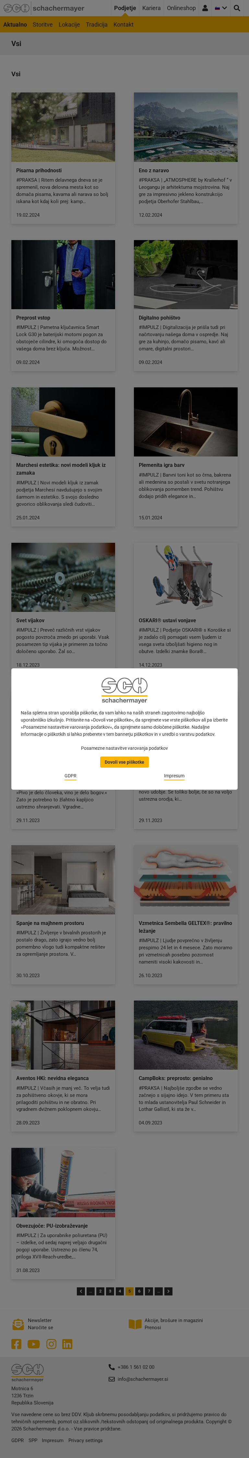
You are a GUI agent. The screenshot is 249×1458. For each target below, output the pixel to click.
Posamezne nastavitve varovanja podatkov (124, 748)
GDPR (71, 775)
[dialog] (124, 729)
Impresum (174, 775)
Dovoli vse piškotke (124, 762)
